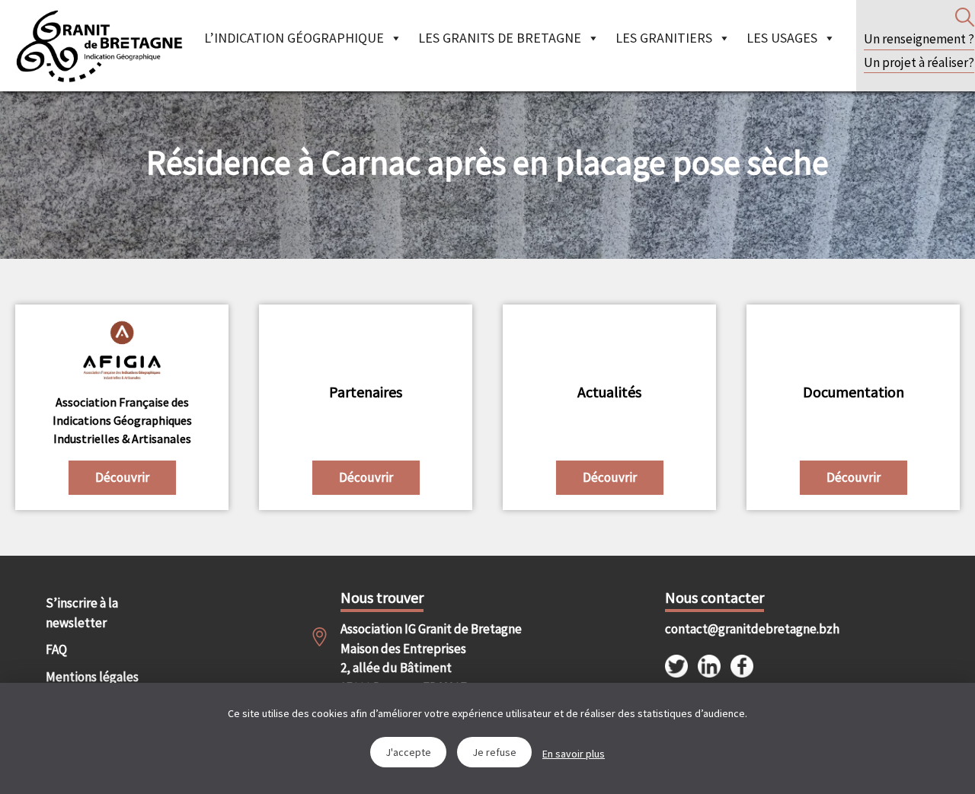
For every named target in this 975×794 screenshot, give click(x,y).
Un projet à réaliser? (919, 62)
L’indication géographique (294, 37)
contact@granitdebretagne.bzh (738, 628)
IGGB (99, 46)
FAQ (56, 649)
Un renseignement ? (919, 38)
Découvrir (122, 477)
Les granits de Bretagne (499, 37)
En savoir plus (573, 754)
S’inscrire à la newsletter (82, 613)
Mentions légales (92, 676)
